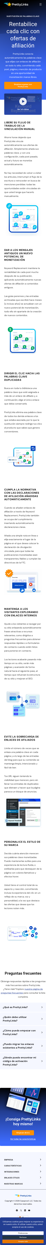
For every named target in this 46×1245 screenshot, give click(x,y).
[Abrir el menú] (40, 4)
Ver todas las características (23, 1139)
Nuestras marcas (13, 1184)
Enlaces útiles (12, 1178)
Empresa (8, 1160)
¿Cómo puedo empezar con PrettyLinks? (19, 1032)
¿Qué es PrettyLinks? (15, 1007)
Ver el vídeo (23, 109)
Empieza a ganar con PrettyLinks (23, 85)
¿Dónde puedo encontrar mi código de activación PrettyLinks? (19, 1061)
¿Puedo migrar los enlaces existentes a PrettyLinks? (18, 1046)
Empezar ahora (23, 1133)
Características (13, 1166)
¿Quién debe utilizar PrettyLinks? (15, 1019)
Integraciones (11, 1172)
